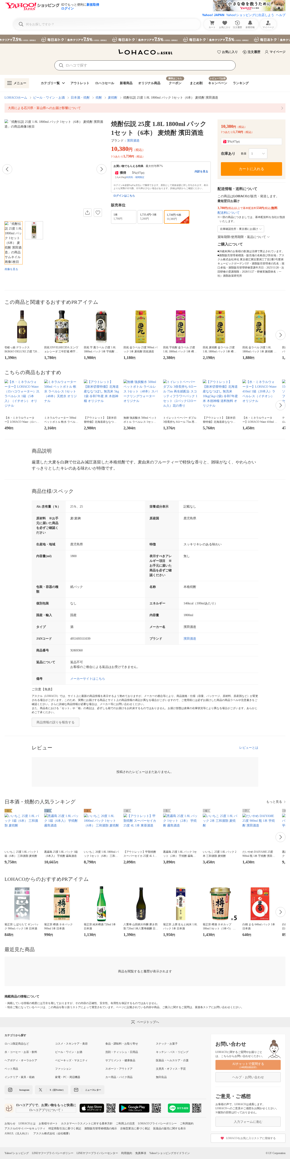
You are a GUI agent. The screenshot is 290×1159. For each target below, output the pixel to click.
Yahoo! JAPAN (213, 15)
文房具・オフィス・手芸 (171, 1068)
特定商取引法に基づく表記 (64, 1128)
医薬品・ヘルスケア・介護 (172, 1060)
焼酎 (99, 97)
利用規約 (126, 1153)
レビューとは (248, 747)
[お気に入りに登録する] (98, 213)
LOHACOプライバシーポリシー (157, 1123)
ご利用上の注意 (125, 1123)
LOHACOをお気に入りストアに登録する (251, 1138)
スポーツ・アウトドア (119, 1068)
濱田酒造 (133, 140)
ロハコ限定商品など (17, 1043)
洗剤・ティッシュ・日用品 (121, 1052)
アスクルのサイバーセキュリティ (25, 1128)
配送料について (229, 212)
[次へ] (101, 169)
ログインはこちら (124, 195)
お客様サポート (48, 1123)
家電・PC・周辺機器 (67, 1077)
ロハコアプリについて (45, 1110)
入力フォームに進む (248, 1121)
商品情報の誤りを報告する (55, 722)
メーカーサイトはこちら (87, 678)
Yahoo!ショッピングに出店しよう (250, 15)
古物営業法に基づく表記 (135, 1128)
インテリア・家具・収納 (19, 1077)
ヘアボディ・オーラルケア (21, 1060)
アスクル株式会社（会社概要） (52, 1133)
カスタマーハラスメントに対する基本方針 (87, 1123)
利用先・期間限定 (135, 177)
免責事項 (140, 1153)
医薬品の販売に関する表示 (169, 1128)
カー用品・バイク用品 (119, 1077)
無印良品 (161, 1077)
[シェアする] (87, 213)
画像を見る (11, 269)
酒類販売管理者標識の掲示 (100, 1128)
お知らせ (10, 1123)
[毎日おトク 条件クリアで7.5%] (145, 39)
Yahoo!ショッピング (17, 1153)
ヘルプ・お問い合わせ (248, 1077)
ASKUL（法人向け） (17, 1133)
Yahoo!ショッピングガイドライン (169, 1153)
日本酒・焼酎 (80, 97)
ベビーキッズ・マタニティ (71, 1060)
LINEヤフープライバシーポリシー (52, 1153)
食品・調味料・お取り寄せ (121, 1043)
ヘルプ (280, 15)
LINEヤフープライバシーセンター (97, 1153)
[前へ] (7, 169)
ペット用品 (11, 1068)
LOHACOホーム (16, 97)
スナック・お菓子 (167, 1043)
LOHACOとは (27, 1123)
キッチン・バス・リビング (172, 1052)
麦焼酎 (112, 97)
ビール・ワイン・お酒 (49, 97)
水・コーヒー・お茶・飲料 (21, 1052)
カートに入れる (251, 169)
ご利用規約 (186, 1123)
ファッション (63, 1068)
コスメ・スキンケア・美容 (71, 1043)
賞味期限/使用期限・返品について (242, 237)
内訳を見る (201, 171)
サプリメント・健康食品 (120, 1060)
